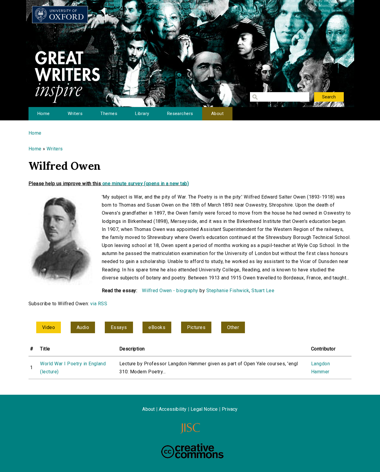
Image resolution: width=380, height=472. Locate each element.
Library (142, 113)
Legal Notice (204, 409)
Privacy (230, 409)
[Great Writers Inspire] (60, 15)
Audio (83, 327)
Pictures (196, 327)
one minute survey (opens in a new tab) (145, 183)
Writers (75, 113)
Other (233, 327)
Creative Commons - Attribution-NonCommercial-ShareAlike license (192, 450)
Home (43, 113)
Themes (108, 113)
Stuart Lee (262, 290)
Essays (119, 327)
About (217, 113)
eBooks (156, 327)
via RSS (98, 303)
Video (48, 327)
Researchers (180, 113)
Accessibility (173, 409)
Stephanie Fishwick (227, 290)
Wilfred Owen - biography (170, 290)
